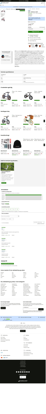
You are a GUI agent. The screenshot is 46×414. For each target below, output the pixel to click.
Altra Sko (36, 291)
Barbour (13, 277)
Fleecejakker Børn (26, 285)
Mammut (24, 277)
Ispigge (13, 286)
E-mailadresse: (26, 307)
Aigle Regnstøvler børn (26, 286)
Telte (1, 291)
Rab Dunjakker (37, 286)
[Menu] (1, 5)
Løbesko (13, 290)
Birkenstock (36, 276)
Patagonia (2, 272)
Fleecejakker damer (4, 286)
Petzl (35, 277)
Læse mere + (30, 19)
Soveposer (2, 295)
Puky (29, 10)
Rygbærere (13, 295)
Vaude (24, 276)
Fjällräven (24, 272)
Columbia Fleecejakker (26, 291)
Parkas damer (3, 285)
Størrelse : (30, 27)
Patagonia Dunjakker (38, 295)
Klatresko (13, 291)
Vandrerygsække (14, 285)
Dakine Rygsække (26, 295)
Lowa (1, 277)
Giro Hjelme (36, 285)
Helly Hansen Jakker (26, 290)
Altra (12, 272)
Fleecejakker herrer (4, 290)
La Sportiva (2, 276)
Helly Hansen (14, 276)
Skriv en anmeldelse (38, 13)
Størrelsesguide (42, 27)
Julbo (35, 272)
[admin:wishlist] (44, 32)
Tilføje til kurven (35, 31)
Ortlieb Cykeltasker (37, 290)
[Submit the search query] (44, 5)
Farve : (31, 21)
